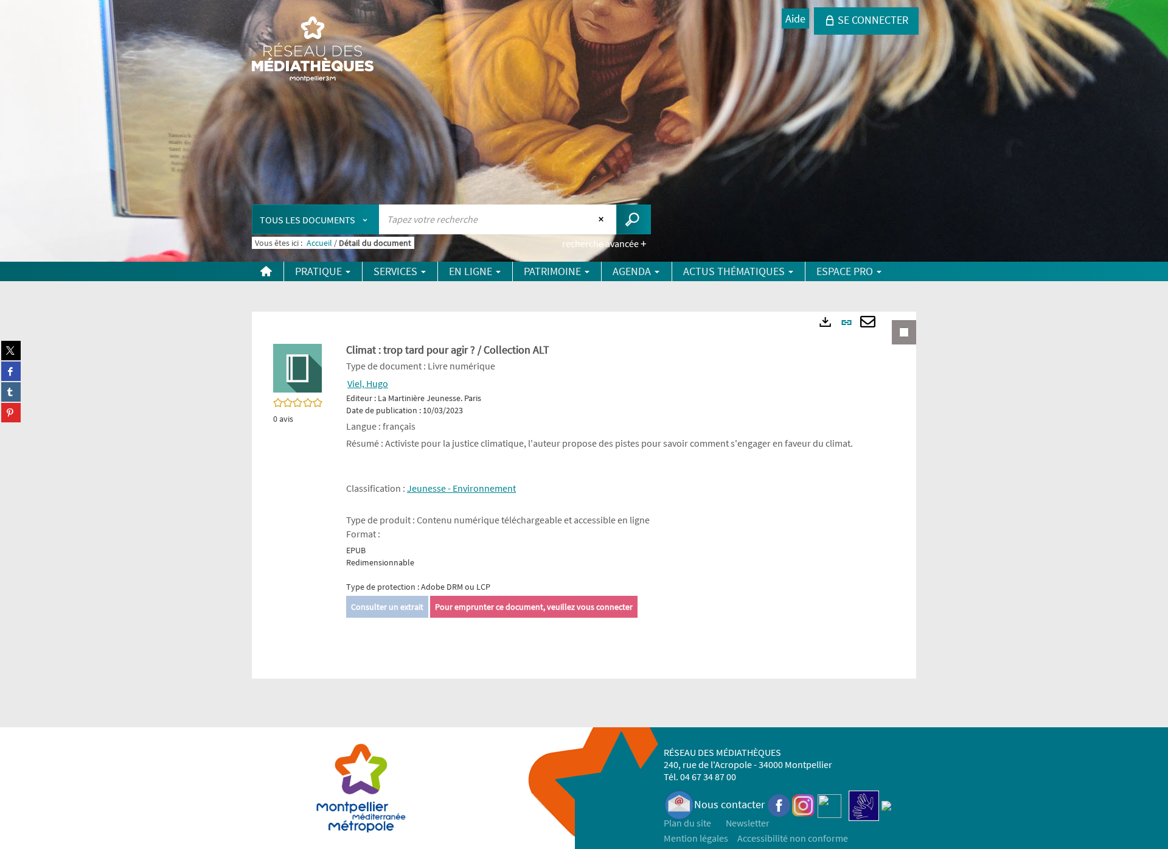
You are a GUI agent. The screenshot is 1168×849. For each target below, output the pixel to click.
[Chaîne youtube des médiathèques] (829, 804)
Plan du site (687, 823)
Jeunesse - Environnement (461, 488)
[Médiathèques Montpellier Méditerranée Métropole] (313, 49)
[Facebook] (779, 804)
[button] (297, 367)
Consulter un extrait (387, 606)
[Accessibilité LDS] (864, 804)
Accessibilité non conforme (792, 838)
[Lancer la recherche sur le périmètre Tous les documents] (633, 219)
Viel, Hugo (367, 383)
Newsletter (748, 823)
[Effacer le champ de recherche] (602, 219)
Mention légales (696, 838)
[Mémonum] (886, 804)
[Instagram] (803, 804)
